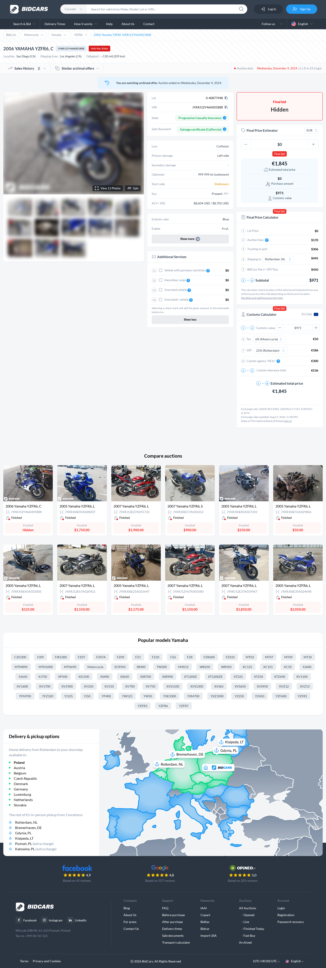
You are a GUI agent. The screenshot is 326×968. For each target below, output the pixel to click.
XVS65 (219, 686)
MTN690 (70, 667)
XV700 (130, 686)
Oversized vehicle (175, 290)
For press (130, 922)
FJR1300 (61, 657)
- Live (244, 922)
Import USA (208, 935)
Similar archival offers (78, 68)
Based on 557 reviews (160, 880)
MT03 (250, 657)
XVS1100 (172, 686)
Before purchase (173, 915)
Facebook (30, 920)
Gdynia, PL (23, 833)
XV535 (109, 686)
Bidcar (205, 929)
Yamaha (56, 35)
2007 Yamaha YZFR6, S (185, 506)
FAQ (165, 908)
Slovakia (20, 805)
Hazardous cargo (175, 280)
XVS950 (262, 686)
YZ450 (259, 696)
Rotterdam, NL (26, 822)
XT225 (238, 676)
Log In (271, 9)
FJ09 (40, 657)
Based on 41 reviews (77, 880)
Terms (24, 961)
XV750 (150, 686)
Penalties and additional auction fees (262, 298)
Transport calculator (176, 942)
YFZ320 (47, 696)
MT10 (308, 657)
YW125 (127, 696)
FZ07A (101, 657)
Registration (285, 915)
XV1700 (44, 686)
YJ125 (68, 696)
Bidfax (204, 922)
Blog (127, 908)
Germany (21, 789)
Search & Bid (22, 24)
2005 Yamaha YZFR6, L (77, 506)
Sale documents (173, 935)
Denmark (21, 784)
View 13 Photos (110, 188)
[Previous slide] (11, 143)
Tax (249, 339)
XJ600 (307, 667)
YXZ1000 (217, 696)
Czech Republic (25, 778)
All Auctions (247, 908)
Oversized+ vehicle (176, 299)
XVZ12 (284, 686)
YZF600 (281, 696)
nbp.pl (288, 421)
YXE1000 (169, 696)
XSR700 (145, 676)
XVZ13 (305, 686)
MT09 (288, 657)
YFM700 (25, 696)
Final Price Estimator (262, 130)
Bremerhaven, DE (28, 827)
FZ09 (120, 657)
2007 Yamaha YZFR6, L (131, 506)
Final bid (279, 154)
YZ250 (239, 696)
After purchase (172, 922)
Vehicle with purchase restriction (185, 270)
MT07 (269, 657)
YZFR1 (302, 696)
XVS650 (240, 686)
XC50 (288, 667)
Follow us (269, 24)
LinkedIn (80, 920)
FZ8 (189, 657)
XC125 (247, 667)
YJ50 (87, 696)
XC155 (268, 667)
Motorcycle (31, 35)
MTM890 (21, 667)
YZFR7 (184, 706)
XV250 (88, 686)
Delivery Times (55, 24)
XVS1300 (196, 686)
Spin (135, 188)
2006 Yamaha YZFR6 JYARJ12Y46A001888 (122, 35)
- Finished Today (251, 929)
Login (281, 908)
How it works (83, 24)
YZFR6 (78, 35)
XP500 (62, 676)
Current (70, 9)
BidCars (11, 35)
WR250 (205, 667)
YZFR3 (142, 706)
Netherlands (23, 800)
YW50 (147, 696)
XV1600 (22, 686)
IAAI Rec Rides (99, 48)
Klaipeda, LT (24, 838)
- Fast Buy (247, 935)
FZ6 (173, 657)
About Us (128, 24)
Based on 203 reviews (242, 880)
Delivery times (172, 929)
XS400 (104, 676)
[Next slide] (136, 143)
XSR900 (167, 676)
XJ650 (23, 676)
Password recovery (290, 922)
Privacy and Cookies (47, 961)
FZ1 (138, 657)
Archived (245, 942)
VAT (249, 350)
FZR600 (209, 657)
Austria (19, 768)
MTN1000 (46, 667)
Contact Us (131, 929)
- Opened (246, 915)
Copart (205, 915)
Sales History (27, 68)
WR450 (226, 667)
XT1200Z (190, 676)
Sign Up (304, 9)
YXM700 (193, 696)
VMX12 (183, 667)
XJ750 (42, 676)
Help (109, 24)
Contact (148, 24)
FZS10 (230, 657)
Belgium (20, 773)
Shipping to (254, 259)
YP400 (106, 696)
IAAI (203, 908)
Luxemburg (22, 794)
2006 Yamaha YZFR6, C (23, 506)
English (303, 24)
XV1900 (67, 686)
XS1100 (84, 676)
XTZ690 (279, 676)
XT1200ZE (215, 676)
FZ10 (155, 657)
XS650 (124, 676)
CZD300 (20, 657)
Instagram (56, 920)
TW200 (162, 667)
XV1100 (302, 676)
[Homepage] (29, 9)
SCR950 (120, 667)
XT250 (258, 676)
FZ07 (81, 657)
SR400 (141, 667)
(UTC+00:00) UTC (265, 961)
